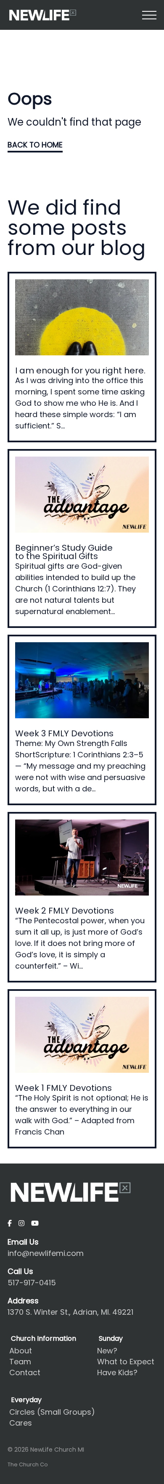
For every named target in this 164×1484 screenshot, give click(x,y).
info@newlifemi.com (46, 1253)
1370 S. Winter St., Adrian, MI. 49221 (70, 1312)
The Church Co (28, 1464)
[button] (149, 15)
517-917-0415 (32, 1282)
